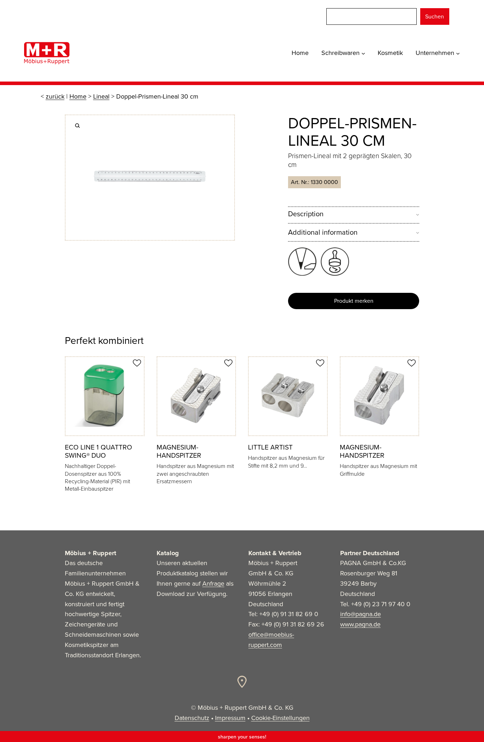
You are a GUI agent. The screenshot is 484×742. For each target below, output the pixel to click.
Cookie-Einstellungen (280, 718)
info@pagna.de (360, 614)
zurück (55, 96)
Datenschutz (192, 718)
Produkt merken (353, 301)
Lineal (101, 96)
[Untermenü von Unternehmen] (458, 53)
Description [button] (305, 214)
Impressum (230, 718)
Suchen (434, 16)
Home (77, 96)
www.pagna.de (360, 624)
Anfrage (213, 583)
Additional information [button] (323, 232)
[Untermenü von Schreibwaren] (363, 53)
